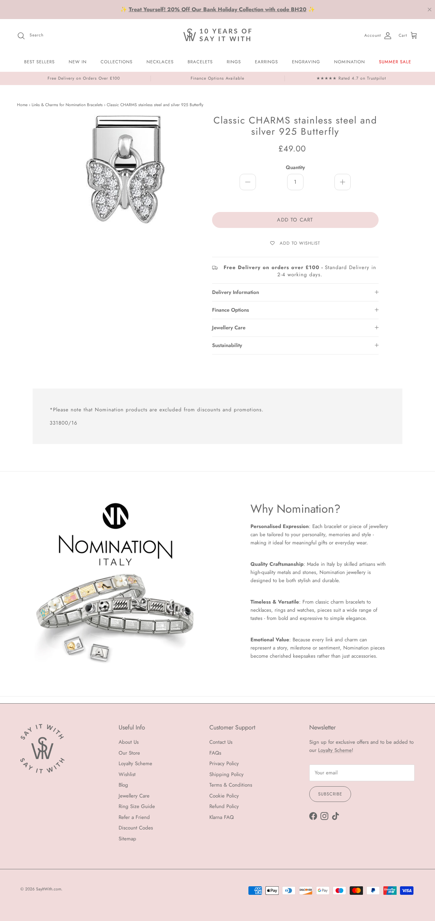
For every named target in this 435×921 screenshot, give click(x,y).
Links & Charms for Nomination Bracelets (67, 105)
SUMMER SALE (395, 62)
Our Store (129, 753)
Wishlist (127, 774)
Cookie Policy (224, 796)
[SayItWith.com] (217, 35)
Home (22, 105)
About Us (129, 742)
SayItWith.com (48, 889)
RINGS (234, 62)
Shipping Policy (226, 774)
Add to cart (295, 220)
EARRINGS (266, 62)
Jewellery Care (228, 327)
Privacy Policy (224, 763)
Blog (123, 785)
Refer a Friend (134, 817)
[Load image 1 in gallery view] (127, 185)
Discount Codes (136, 828)
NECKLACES (160, 62)
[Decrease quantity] (248, 182)
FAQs (215, 753)
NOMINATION (349, 62)
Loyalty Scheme (135, 763)
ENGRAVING (306, 62)
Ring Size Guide (137, 806)
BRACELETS (200, 62)
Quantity (295, 167)
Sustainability (227, 345)
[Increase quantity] (342, 182)
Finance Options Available (217, 78)
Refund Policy (224, 806)
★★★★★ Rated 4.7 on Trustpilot (351, 78)
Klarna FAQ (221, 817)
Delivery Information (235, 292)
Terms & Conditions (230, 785)
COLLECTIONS (117, 62)
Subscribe (330, 794)
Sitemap (127, 838)
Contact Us (220, 742)
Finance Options (230, 310)
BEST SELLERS (39, 62)
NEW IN (78, 62)
